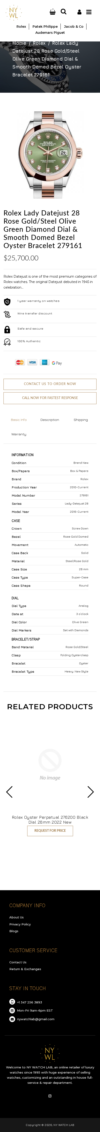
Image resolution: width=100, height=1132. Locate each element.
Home (19, 43)
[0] (47, 12)
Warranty (18, 434)
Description (49, 420)
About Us (16, 917)
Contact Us (18, 962)
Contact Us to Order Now (50, 384)
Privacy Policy (20, 924)
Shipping (81, 420)
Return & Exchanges (25, 969)
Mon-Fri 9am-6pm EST (34, 1010)
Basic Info (19, 420)
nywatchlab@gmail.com (35, 1019)
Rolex (39, 43)
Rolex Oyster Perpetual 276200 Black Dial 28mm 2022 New (50, 820)
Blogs (13, 931)
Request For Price (50, 830)
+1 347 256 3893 (29, 1002)
